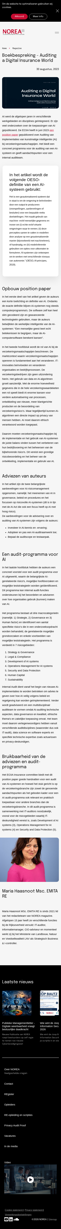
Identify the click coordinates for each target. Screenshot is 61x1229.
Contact (8, 1083)
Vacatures (10, 1135)
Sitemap (52, 1219)
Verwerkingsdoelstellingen (18, 1214)
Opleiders (9, 1104)
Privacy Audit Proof (15, 1125)
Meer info (38, 16)
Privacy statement (34, 1210)
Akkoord (19, 16)
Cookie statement (13, 1210)
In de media (11, 1146)
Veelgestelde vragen (15, 1073)
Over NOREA (12, 1069)
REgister (9, 1094)
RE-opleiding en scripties (18, 1115)
